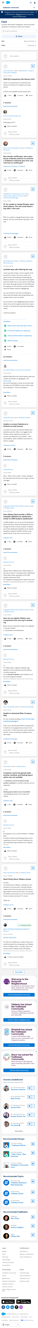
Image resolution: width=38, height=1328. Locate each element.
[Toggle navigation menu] (34, 8)
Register (19, 14)
